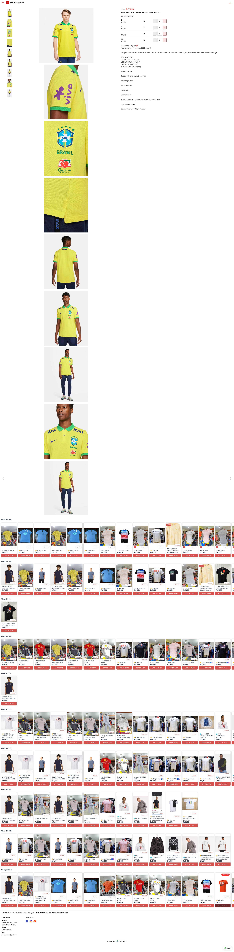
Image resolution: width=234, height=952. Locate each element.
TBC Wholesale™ (17, 2)
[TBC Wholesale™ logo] (7, 2)
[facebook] (26, 921)
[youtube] (34, 921)
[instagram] (30, 921)
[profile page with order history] (230, 2)
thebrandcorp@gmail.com (9, 935)
